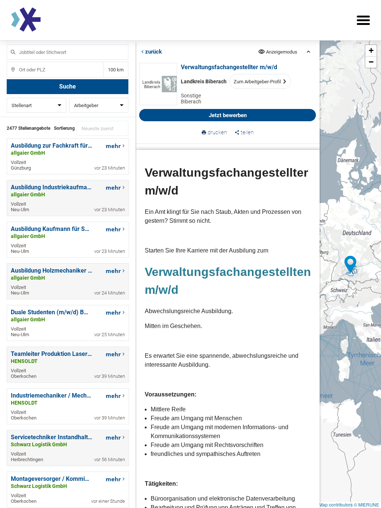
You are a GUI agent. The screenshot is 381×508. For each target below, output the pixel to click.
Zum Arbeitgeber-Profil (257, 81)
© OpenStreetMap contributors (322, 504)
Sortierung (64, 128)
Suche (67, 86)
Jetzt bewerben (227, 115)
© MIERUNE (366, 504)
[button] (350, 264)
